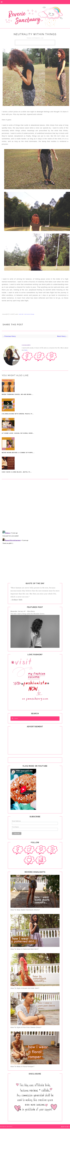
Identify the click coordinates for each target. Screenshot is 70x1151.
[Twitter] (29, 850)
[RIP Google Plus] (52, 850)
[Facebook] (17, 850)
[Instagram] (40, 860)
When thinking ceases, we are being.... (17, 394)
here (25, 350)
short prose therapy (29, 314)
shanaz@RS (26, 345)
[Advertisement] (35, 42)
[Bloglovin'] (29, 860)
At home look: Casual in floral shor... (18, 433)
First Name (15, 827)
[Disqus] (35, 506)
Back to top (65, 1126)
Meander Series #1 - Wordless (22, 611)
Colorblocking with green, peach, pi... (18, 414)
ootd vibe (21, 314)
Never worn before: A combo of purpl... (18, 452)
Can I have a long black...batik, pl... (17, 472)
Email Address (16, 821)
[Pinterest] (40, 850)
